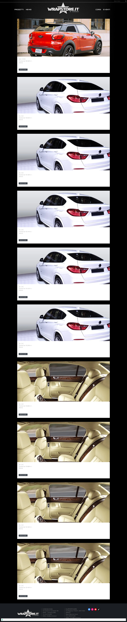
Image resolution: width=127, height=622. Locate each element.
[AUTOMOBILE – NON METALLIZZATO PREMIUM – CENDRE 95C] (63, 38)
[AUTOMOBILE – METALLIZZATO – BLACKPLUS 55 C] (63, 322)
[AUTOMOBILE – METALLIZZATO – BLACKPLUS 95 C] (63, 95)
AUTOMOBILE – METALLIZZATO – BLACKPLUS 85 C (47, 173)
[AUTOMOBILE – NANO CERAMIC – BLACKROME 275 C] (63, 502)
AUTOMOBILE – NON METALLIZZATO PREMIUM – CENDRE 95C (53, 59)
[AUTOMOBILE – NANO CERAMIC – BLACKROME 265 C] (63, 563)
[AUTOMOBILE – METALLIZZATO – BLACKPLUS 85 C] (63, 152)
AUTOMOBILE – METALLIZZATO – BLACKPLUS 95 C (47, 116)
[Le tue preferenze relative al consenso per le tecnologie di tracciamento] (63, 619)
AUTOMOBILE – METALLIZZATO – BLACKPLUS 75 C (47, 230)
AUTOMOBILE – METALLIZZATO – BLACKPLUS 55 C (47, 343)
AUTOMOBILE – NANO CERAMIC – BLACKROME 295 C (47, 404)
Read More (23, 69)
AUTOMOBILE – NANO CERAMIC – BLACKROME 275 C (47, 525)
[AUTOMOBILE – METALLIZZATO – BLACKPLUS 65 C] (63, 266)
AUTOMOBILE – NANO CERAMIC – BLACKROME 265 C (47, 586)
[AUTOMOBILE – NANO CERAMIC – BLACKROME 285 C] (63, 442)
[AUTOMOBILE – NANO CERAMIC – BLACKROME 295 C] (63, 381)
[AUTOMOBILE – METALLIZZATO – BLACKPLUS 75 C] (63, 209)
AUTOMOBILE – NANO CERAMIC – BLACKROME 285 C (47, 464)
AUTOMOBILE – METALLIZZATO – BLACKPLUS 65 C (47, 287)
